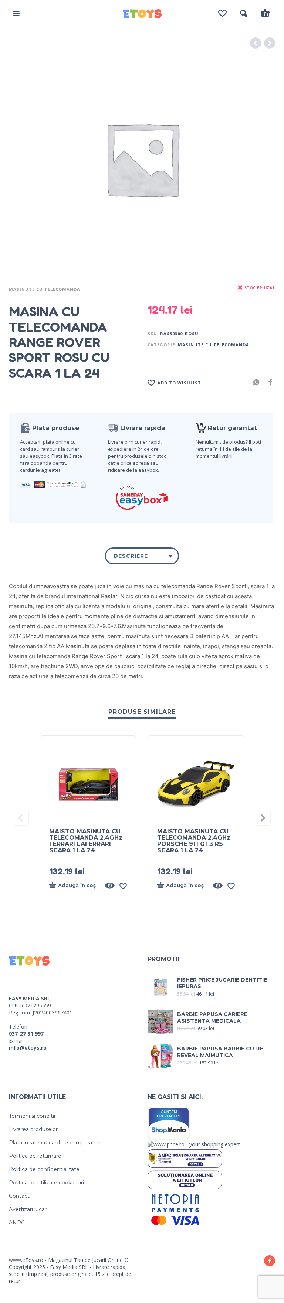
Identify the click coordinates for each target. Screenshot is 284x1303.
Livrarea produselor (33, 1129)
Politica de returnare (35, 1156)
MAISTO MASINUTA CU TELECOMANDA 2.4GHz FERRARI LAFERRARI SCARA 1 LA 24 (85, 841)
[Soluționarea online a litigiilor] (185, 1179)
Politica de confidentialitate (44, 1169)
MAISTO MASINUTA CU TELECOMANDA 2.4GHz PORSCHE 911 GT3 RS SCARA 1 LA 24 (193, 841)
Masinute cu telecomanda (44, 289)
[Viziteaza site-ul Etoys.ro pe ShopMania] (169, 1122)
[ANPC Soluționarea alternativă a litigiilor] (185, 1158)
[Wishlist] (222, 13)
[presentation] (21, 817)
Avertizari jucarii (29, 1209)
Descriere (131, 556)
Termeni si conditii (32, 1116)
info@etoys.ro (28, 1047)
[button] (16, 13)
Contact (19, 1196)
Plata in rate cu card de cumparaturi (55, 1142)
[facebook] (269, 1260)
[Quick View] (110, 885)
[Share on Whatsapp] (254, 382)
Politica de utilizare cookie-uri (46, 1182)
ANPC (17, 1222)
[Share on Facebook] (268, 382)
